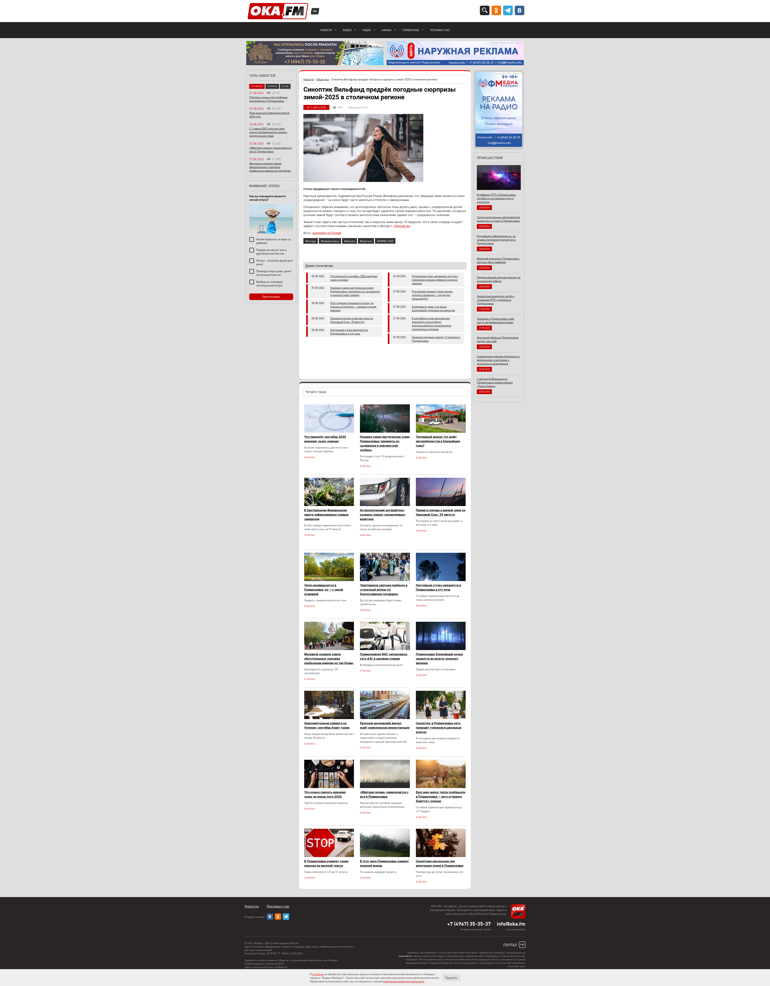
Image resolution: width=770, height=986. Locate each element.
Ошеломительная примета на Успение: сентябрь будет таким (327, 725)
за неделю (257, 85)
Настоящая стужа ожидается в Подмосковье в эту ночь (349, 331)
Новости (326, 30)
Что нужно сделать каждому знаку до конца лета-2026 (325, 794)
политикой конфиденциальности (403, 981)
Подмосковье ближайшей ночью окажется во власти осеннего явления (439, 658)
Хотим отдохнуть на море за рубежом (273, 240)
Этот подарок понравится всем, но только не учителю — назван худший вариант (353, 306)
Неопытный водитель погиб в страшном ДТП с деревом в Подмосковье (495, 299)
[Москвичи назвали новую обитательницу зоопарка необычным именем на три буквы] (329, 649)
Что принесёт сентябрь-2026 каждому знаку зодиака (353, 277)
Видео (347, 30)
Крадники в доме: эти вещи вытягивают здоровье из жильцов (433, 308)
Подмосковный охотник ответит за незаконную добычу (498, 279)
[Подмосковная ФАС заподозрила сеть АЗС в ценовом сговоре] (385, 649)
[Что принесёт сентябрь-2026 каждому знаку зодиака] (329, 431)
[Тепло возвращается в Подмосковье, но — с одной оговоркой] (329, 580)
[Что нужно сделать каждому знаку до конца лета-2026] (329, 787)
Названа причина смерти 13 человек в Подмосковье (436, 338)
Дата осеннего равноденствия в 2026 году (269, 114)
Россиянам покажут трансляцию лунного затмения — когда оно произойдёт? (432, 294)
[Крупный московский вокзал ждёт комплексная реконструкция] (385, 718)
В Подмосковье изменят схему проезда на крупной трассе (326, 863)
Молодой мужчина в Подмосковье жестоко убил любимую (498, 260)
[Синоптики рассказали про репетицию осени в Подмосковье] (441, 856)
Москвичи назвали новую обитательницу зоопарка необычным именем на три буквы (328, 658)
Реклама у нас (440, 30)
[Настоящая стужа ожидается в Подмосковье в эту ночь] (441, 580)
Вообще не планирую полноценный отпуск (269, 283)
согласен (318, 974)
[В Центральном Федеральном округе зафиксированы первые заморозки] (329, 505)
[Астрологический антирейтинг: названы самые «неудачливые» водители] (385, 505)
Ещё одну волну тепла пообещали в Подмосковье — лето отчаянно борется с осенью (440, 796)
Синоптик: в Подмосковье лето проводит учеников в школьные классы (438, 727)
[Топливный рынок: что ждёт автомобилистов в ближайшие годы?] (441, 431)
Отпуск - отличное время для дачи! (274, 262)
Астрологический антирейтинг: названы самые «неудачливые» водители (383, 514)
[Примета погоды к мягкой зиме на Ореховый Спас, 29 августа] (441, 505)
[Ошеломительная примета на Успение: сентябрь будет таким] (329, 718)
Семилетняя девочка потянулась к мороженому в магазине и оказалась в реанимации (498, 359)
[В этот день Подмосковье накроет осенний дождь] (385, 856)
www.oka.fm (405, 956)
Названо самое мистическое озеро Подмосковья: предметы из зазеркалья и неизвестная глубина (355, 291)
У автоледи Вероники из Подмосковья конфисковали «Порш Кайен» (495, 382)
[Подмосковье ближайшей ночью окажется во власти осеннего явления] (441, 649)
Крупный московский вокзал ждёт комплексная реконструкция (384, 725)
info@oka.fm (511, 923)
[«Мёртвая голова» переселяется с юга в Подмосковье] (385, 787)
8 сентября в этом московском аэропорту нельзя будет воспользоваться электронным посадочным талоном (431, 323)
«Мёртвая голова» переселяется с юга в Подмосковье (384, 794)
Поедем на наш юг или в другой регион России (271, 251)
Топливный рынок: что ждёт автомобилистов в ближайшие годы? (438, 441)
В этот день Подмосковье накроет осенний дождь (384, 863)
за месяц (272, 85)
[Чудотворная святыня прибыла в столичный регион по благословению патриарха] (385, 580)
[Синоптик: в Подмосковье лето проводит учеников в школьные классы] (441, 718)
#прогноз (366, 241)
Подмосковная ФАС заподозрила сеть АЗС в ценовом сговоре (383, 656)
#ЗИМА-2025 (385, 241)
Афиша (386, 30)
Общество (322, 79)
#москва (349, 241)
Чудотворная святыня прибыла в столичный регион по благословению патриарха (383, 589)
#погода (310, 241)
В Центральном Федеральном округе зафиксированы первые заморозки (326, 514)
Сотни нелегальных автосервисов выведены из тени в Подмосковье (498, 218)
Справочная (410, 30)
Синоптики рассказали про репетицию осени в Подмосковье (439, 863)
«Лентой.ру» (401, 226)
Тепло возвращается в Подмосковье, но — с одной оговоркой (323, 589)
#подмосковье (330, 241)
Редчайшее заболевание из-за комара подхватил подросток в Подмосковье (496, 239)
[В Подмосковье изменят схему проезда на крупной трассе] (329, 856)
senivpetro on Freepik (326, 233)
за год (285, 85)
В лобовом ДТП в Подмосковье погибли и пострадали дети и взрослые (496, 198)
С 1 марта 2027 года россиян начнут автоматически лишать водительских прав (268, 132)
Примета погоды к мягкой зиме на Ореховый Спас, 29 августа (351, 320)
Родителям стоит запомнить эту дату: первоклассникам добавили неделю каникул (435, 279)
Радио (367, 30)
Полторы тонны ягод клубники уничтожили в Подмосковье (268, 98)
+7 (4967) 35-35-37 (469, 923)
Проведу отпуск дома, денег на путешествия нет (273, 272)
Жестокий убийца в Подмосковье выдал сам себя (498, 339)
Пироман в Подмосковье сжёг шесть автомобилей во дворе (496, 320)
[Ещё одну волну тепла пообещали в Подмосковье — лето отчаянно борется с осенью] (441, 787)
